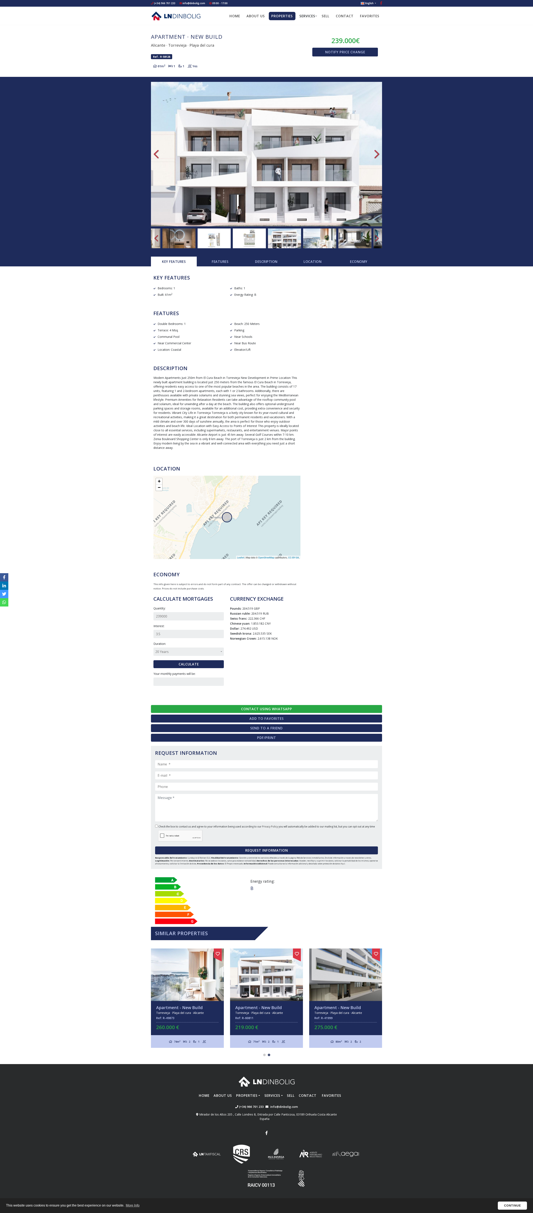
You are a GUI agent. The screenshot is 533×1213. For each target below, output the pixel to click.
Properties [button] (282, 16)
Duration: (159, 644)
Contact (345, 16)
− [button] (159, 487)
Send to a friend (266, 728)
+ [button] (159, 481)
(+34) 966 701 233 (164, 3)
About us (256, 16)
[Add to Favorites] (218, 953)
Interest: (158, 626)
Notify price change (345, 52)
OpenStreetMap (266, 557)
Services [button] (307, 16)
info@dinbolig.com (194, 3)
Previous (156, 154)
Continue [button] (512, 1205)
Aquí (343, 863)
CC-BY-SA (293, 557)
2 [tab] (269, 1055)
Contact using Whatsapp (266, 709)
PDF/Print (266, 737)
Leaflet (240, 557)
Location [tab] (312, 261)
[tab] (174, 262)
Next (377, 154)
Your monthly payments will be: (174, 674)
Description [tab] (266, 261)
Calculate (189, 664)
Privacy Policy (270, 826)
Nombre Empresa (176, 16)
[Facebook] (381, 3)
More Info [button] (132, 1205)
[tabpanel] (266, 998)
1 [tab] (264, 1055)
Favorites (369, 16)
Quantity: (159, 608)
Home (234, 16)
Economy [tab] (358, 261)
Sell (325, 16)
